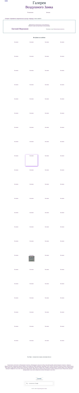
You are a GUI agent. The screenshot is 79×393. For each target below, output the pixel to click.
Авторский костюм (39, 369)
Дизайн (70, 368)
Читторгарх (31, 367)
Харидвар (44, 366)
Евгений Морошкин (20, 29)
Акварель (69, 365)
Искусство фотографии (48, 365)
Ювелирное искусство (50, 369)
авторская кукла (58, 368)
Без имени (16, 42)
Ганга (48, 366)
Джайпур (25, 367)
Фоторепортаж (53, 367)
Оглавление (30, 12)
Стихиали (39, 365)
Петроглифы (61, 367)
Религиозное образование (26, 368)
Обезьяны (55, 366)
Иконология (70, 367)
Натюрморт (34, 365)
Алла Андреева (30, 366)
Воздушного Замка (39, 7)
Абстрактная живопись (25, 365)
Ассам (65, 367)
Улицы (51, 366)
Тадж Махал (8, 367)
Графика (47, 367)
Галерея (7, 18)
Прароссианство (9, 366)
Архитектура (70, 366)
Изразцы (31, 18)
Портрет (8, 368)
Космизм (38, 368)
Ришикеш (60, 366)
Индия (35, 366)
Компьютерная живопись (59, 29)
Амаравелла (15, 366)
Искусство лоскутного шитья (47, 368)
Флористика (66, 368)
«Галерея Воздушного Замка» (42, 388)
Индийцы (39, 366)
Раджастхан (20, 367)
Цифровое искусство (15, 368)
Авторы (48, 12)
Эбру (34, 368)
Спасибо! (39, 378)
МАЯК (6, 0)
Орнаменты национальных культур (19, 18)
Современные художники (13, 365)
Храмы (64, 366)
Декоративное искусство (29, 369)
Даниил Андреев (22, 366)
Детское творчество (39, 367)
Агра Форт (13, 367)
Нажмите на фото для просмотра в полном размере (39, 25)
